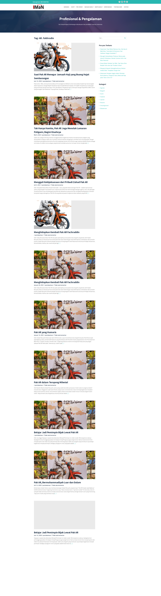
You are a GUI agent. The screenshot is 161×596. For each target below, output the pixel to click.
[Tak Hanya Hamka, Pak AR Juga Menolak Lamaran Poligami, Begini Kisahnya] (64, 111)
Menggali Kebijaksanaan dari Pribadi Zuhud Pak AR (61, 182)
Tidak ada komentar (58, 81)
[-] (119, 2)
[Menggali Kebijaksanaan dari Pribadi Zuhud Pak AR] (64, 164)
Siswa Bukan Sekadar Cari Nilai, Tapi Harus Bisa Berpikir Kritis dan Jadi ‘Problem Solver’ (113, 64)
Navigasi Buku (89, 7)
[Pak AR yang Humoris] (64, 315)
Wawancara (103, 108)
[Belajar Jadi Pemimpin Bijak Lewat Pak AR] (64, 415)
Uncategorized (104, 105)
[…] (70, 89)
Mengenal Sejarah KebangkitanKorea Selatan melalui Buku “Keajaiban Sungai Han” (112, 69)
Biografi (102, 91)
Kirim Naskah (108, 7)
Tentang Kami (118, 7)
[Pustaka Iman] (39, 7)
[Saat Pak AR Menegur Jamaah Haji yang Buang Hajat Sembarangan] (52, 57)
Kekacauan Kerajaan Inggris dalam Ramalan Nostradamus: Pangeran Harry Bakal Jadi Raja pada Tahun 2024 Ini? (113, 75)
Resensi (102, 103)
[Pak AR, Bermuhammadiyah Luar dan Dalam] (64, 465)
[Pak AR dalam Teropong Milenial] (64, 365)
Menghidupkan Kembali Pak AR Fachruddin (56, 232)
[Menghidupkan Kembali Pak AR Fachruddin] (52, 215)
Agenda (102, 88)
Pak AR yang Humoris (45, 332)
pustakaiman (47, 81)
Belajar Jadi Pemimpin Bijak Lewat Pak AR (56, 432)
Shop (72, 7)
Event (102, 94)
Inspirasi (102, 97)
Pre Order (79, 7)
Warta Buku (98, 7)
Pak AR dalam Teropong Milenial (51, 382)
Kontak (126, 7)
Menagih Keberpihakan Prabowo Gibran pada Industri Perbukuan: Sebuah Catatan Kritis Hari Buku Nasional (113, 58)
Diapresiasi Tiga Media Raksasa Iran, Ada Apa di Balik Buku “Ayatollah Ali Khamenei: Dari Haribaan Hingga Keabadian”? (113, 51)
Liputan (102, 100)
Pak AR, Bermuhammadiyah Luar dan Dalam (57, 482)
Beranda (66, 7)
